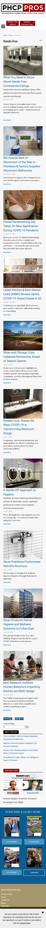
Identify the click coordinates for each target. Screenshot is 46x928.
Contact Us (5, 900)
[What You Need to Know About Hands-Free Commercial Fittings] (23, 60)
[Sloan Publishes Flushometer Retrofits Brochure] (23, 545)
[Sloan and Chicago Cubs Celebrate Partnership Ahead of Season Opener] (23, 335)
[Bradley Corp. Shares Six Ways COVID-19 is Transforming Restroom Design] (23, 404)
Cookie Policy (25, 923)
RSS (40, 40)
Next (21, 718)
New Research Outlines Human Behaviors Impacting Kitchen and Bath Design (21, 687)
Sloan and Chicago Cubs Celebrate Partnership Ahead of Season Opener (21, 357)
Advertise (5, 906)
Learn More (34, 873)
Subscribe (12, 842)
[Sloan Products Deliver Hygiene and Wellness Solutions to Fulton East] (23, 603)
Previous (6, 718)
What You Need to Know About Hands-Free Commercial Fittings (18, 81)
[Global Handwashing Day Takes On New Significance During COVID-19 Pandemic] (23, 205)
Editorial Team (6, 894)
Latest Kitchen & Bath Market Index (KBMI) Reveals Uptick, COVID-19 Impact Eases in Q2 (22, 294)
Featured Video (11, 771)
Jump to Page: (9, 724)
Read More (7, 120)
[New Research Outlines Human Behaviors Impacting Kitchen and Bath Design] (23, 666)
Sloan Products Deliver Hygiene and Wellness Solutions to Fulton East (18, 624)
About (3, 903)
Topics (11, 35)
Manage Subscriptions (27, 23)
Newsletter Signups (12, 23)
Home (5, 35)
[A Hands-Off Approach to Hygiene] (23, 473)
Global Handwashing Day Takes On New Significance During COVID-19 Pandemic (21, 226)
